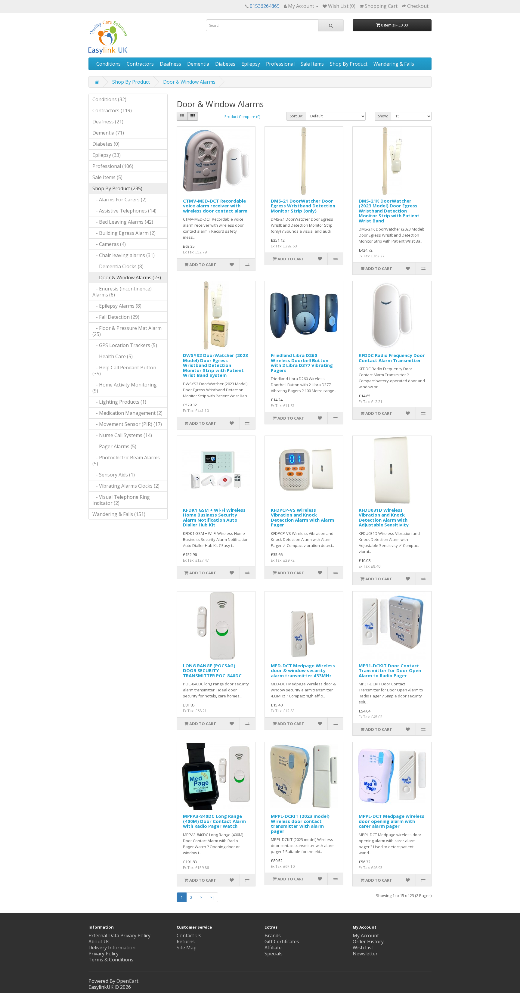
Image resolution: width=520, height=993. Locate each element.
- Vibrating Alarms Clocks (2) (125, 486)
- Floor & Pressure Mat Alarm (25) (127, 331)
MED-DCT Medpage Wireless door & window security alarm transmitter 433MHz (303, 670)
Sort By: (296, 116)
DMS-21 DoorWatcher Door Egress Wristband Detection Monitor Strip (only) (303, 206)
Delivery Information (111, 947)
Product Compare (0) (242, 116)
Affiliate (273, 947)
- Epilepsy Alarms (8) (116, 306)
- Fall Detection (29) (115, 317)
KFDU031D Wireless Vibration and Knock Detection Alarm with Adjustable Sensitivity (384, 517)
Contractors (140, 64)
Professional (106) (112, 166)
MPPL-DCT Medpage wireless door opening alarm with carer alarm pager (391, 821)
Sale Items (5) (107, 177)
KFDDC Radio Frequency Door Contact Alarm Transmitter (392, 357)
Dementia (198, 64)
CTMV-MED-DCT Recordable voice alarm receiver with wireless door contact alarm (215, 206)
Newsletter (365, 953)
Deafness (170, 64)
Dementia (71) (108, 132)
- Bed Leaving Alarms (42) (122, 222)
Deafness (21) (107, 121)
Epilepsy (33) (106, 155)
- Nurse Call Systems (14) (122, 435)
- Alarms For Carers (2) (119, 199)
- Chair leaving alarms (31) (123, 255)
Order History (368, 941)
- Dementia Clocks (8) (118, 266)
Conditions (108, 64)
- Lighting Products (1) (119, 402)
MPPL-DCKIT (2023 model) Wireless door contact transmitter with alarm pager (300, 823)
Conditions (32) (109, 99)
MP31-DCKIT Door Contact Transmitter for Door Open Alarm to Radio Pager (390, 670)
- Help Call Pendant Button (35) (124, 370)
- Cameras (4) (109, 244)
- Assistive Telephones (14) (124, 210)
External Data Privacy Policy (119, 935)
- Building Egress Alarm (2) (124, 233)
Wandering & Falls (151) (118, 514)
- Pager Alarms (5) (114, 446)
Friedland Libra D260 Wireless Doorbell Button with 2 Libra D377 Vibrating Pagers (302, 362)
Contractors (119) (112, 110)
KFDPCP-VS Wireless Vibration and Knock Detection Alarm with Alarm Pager (302, 517)
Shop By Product (348, 64)
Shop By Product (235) (117, 188)
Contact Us (189, 935)
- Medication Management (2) (127, 413)
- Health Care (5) (112, 356)
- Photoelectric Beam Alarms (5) (126, 460)
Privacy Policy (103, 953)
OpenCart (127, 981)
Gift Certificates (282, 941)
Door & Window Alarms (189, 82)
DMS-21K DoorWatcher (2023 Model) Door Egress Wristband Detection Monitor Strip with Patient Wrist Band (389, 211)
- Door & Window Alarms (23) (126, 277)
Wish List (363, 947)
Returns (186, 941)
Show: (383, 116)
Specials (274, 953)
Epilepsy (250, 64)
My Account (366, 935)
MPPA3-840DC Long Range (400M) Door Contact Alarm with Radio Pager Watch (214, 821)
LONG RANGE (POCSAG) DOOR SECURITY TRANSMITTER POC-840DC (212, 670)
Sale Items (312, 64)
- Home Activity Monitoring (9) (124, 387)
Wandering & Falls (393, 64)
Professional (280, 64)
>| (212, 897)
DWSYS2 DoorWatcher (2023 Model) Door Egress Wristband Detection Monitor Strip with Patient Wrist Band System (215, 365)
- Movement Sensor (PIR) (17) (127, 424)
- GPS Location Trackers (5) (124, 345)
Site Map (187, 947)
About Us (99, 941)
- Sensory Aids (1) (113, 474)
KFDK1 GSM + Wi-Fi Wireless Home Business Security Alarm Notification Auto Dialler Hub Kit (214, 517)
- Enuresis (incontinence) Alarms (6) (122, 291)
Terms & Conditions (110, 959)
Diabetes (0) (105, 144)
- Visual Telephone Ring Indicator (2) (121, 500)
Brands (273, 935)
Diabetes (225, 64)
